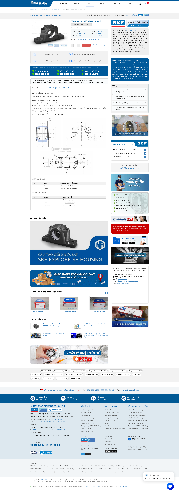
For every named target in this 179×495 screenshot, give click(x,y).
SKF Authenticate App (93, 472)
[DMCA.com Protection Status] (86, 454)
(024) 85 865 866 (121, 280)
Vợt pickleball (116, 436)
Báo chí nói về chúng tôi (88, 418)
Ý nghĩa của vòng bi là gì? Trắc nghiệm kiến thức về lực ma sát (95, 325)
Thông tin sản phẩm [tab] (38, 88)
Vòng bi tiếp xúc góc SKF (78, 371)
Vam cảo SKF (121, 469)
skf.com (108, 442)
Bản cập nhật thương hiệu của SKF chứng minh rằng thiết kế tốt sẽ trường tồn (96, 335)
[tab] (129, 91)
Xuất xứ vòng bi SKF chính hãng (138, 449)
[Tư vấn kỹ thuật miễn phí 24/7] (69, 354)
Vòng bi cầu (34, 465)
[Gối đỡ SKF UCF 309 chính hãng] (99, 303)
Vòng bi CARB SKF (62, 378)
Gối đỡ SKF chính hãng (135, 412)
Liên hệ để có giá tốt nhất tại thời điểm (88, 39)
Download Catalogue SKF (89, 423)
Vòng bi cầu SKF (46, 371)
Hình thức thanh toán (111, 420)
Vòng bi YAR (118, 465)
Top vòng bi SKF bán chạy (107, 472)
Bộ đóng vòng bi (131, 469)
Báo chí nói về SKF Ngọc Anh (123, 472)
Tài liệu (103, 4)
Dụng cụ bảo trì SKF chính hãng (138, 426)
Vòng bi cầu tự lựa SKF (60, 371)
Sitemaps (107, 423)
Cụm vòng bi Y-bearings (123, 374)
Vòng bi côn (42, 465)
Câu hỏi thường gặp (111, 415)
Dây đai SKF (90, 469)
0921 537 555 (60, 430)
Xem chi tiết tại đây (128, 79)
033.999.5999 (67, 71)
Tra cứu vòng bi (60, 472)
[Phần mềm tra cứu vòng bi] (111, 451)
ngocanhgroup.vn (111, 444)
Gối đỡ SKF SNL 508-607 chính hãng (45, 15)
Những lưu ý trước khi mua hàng (115, 428)
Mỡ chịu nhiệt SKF (56, 469)
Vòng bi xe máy (75, 378)
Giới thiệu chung (86, 412)
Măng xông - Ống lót (44, 469)
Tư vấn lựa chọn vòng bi (88, 431)
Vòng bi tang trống (52, 465)
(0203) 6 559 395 (38, 438)
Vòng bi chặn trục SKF (135, 371)
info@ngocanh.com (130, 168)
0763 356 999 (61, 422)
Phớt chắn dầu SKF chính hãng (137, 420)
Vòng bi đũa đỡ (74, 465)
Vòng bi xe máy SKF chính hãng (138, 428)
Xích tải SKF (99, 469)
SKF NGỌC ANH (45, 480)
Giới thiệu (76, 4)
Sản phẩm (89, 4)
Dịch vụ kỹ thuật (86, 428)
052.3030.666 (42, 73)
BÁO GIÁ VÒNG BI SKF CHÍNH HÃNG (59, 390)
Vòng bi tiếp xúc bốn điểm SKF (97, 371)
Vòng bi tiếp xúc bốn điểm (106, 465)
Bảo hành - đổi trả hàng (112, 412)
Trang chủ (63, 4)
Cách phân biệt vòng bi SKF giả (137, 447)
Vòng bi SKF (82, 472)
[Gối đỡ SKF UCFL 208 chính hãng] (39, 303)
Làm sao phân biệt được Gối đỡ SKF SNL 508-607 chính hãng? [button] (129, 97)
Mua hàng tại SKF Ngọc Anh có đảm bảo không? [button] (128, 103)
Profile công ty (85, 415)
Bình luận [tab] (66, 88)
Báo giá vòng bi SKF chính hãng (91, 426)
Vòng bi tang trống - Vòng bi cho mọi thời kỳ (54, 334)
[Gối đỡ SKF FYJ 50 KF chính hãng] (69, 303)
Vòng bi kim (136, 374)
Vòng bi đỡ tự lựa (64, 465)
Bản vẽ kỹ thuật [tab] (54, 88)
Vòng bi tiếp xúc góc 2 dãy (117, 371)
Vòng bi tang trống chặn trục (74, 374)
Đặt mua (86, 45)
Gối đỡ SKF (55, 10)
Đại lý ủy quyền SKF (87, 410)
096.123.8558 (42, 71)
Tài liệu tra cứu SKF (87, 420)
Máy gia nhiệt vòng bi (110, 469)
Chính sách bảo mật (111, 410)
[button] (140, 4)
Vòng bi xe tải (35, 378)
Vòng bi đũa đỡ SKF (107, 374)
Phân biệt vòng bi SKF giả (37, 472)
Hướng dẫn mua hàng (98, 45)
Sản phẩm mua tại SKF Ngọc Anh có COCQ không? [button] (129, 108)
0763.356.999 (92, 71)
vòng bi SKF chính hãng (92, 486)
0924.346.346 (92, 73)
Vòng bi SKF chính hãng (135, 410)
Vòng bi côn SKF (36, 374)
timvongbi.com (110, 439)
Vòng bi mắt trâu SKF (92, 374)
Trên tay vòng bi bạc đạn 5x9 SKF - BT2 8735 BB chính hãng (54, 325)
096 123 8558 (122, 282)
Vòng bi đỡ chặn (94, 465)
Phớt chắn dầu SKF (80, 469)
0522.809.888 (67, 73)
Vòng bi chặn (84, 465)
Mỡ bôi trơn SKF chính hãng (137, 415)
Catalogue (116, 4)
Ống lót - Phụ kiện (48, 378)
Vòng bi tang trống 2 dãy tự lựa (53, 374)
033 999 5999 (133, 282)
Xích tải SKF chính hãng (135, 423)
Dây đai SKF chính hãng (135, 418)
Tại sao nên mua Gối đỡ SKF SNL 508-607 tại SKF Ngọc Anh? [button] (129, 91)
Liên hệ (128, 4)
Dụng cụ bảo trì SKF (68, 469)
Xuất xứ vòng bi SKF (142, 469)
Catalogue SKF (50, 472)
